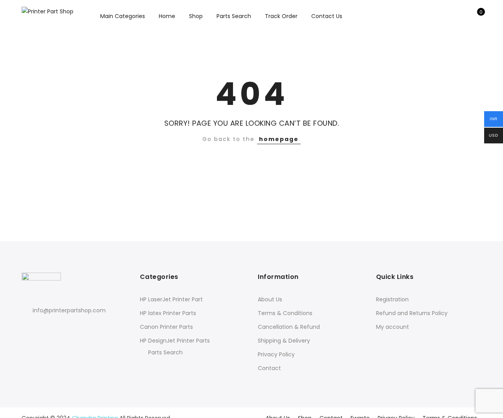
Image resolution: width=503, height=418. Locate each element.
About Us (270, 299)
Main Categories (122, 16)
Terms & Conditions (285, 313)
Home (167, 16)
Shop (196, 16)
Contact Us (326, 16)
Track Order (281, 16)
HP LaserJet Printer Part (171, 299)
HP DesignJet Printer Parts (175, 341)
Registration (392, 299)
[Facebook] (29, 328)
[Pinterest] (58, 328)
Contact (269, 368)
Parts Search (234, 16)
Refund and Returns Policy (412, 313)
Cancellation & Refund (289, 327)
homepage (279, 139)
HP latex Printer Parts (168, 313)
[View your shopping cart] (475, 16)
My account (392, 327)
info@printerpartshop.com (69, 310)
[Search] (451, 16)
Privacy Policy (276, 354)
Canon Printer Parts (166, 327)
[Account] (463, 16)
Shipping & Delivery (284, 341)
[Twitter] (43, 328)
